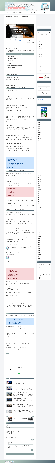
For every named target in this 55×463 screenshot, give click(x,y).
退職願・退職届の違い (11, 56)
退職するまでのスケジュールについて (13, 60)
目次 (19, 54)
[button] (29, 40)
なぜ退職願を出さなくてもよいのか (13, 63)
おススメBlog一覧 (40, 99)
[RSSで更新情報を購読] (21, 373)
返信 (32, 439)
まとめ (9, 70)
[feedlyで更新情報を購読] (19, 373)
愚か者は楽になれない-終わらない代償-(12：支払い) (44, 268)
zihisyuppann (11, 426)
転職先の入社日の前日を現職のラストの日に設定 (15, 65)
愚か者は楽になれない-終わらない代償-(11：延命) (44, 272)
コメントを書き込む (20, 454)
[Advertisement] (20, 19)
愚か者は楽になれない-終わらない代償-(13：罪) (44, 265)
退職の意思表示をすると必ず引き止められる (14, 58)
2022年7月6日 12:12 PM (10, 427)
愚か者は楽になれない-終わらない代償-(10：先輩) (44, 275)
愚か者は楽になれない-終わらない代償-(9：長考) (44, 278)
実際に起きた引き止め (11, 67)
